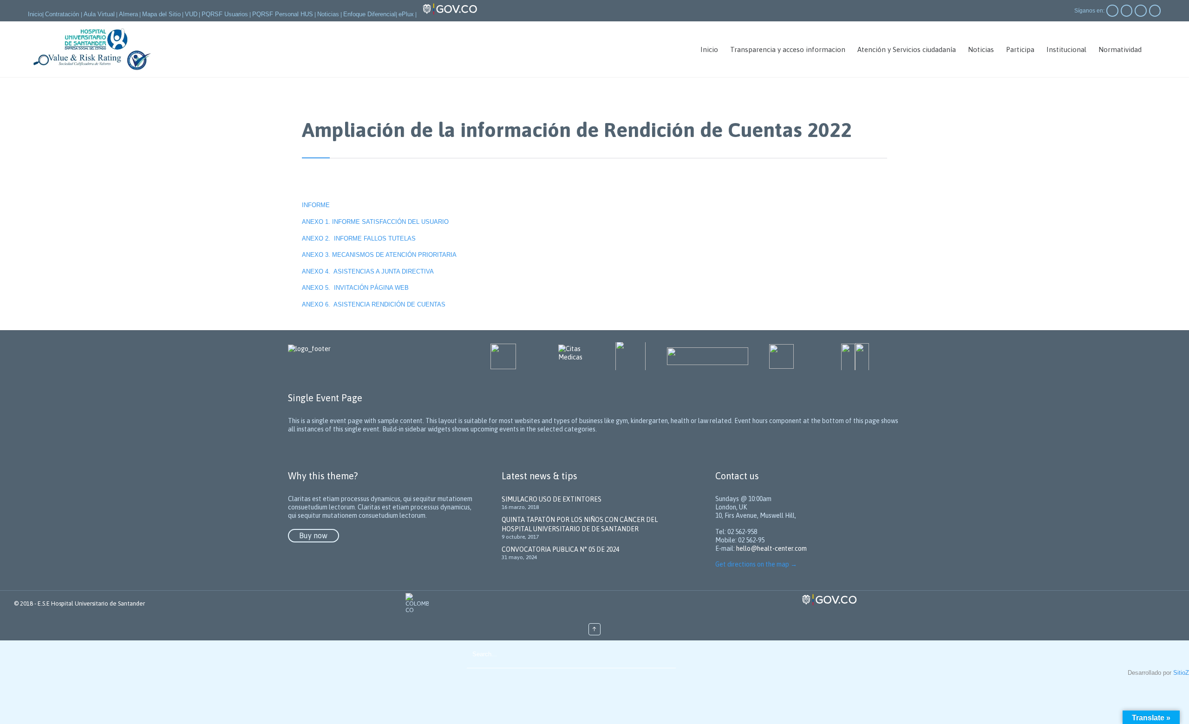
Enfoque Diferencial (369, 14)
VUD (191, 14)
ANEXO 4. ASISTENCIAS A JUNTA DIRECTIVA (368, 271)
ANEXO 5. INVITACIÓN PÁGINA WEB (355, 287)
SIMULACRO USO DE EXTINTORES (551, 499)
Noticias (328, 14)
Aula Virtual (99, 14)
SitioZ (1181, 672)
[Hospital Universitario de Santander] (92, 49)
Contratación (63, 14)
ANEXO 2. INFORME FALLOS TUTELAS (359, 238)
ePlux (406, 14)
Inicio (35, 14)
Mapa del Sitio (161, 14)
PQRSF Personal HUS (282, 14)
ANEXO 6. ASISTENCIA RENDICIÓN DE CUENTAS (373, 304)
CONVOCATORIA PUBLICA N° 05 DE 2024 (560, 549)
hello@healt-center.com (771, 548)
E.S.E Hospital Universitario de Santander (91, 603)
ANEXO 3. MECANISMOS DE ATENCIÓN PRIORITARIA (380, 254)
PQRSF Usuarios (225, 14)
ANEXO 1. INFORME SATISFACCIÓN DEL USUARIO (375, 221)
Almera (128, 14)
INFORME (317, 205)
